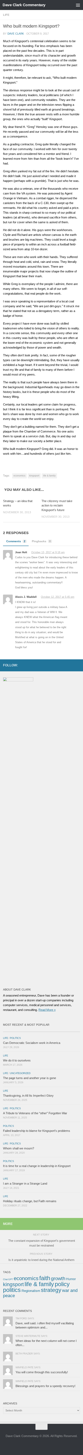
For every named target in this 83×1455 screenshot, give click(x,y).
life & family (49, 475)
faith (44, 1278)
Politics (15, 1038)
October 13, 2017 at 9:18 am (48, 552)
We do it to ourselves (17, 1060)
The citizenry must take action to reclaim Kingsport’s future (57, 505)
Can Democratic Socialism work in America (31, 1042)
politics (12, 1290)
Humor (71, 1279)
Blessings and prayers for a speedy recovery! (45, 1386)
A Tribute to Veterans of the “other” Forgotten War (35, 1113)
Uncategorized (20, 1073)
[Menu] (78, 5)
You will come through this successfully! (42, 1372)
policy (62, 1284)
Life (6, 14)
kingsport (34, 475)
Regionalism (31, 1291)
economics (19, 475)
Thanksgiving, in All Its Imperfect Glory (28, 1095)
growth (58, 1278)
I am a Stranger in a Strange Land (25, 1183)
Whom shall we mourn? (18, 1148)
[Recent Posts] (22, 1030)
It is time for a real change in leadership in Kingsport (37, 1166)
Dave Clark (15, 33)
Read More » (47, 1010)
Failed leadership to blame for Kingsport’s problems (36, 1130)
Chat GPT (8, 1279)
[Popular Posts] (61, 1030)
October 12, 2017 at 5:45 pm (57, 596)
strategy (51, 1290)
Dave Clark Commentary (24, 5)
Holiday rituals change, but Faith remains (29, 1201)
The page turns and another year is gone (29, 1078)
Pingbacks (41, 541)
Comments (15, 541)
